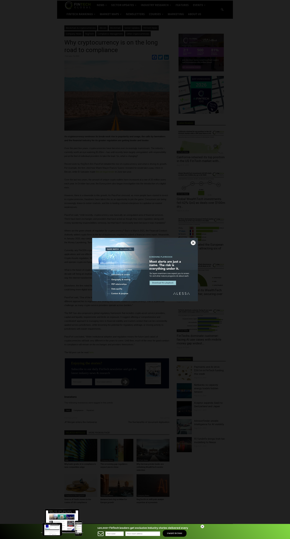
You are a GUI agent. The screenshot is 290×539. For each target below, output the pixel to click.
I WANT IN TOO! (174, 533)
